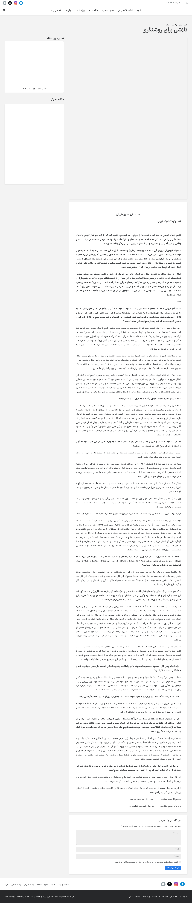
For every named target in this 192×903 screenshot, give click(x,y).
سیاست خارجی (29, 884)
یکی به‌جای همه (34, 168)
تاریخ (45, 884)
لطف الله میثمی (175, 896)
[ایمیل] (4, 3)
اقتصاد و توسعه (63, 884)
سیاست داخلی (16, 884)
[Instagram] (15, 3)
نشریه (185, 896)
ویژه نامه (146, 896)
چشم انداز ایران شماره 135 (34, 88)
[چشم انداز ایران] (175, 10)
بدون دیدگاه (170, 25)
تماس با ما (129, 896)
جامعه (39, 884)
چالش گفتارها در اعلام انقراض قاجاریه (27, 125)
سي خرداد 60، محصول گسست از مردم (26, 110)
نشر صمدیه (163, 896)
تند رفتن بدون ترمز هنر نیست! (27, 138)
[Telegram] (21, 3)
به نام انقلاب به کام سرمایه (28, 153)
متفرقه (7, 884)
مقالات (154, 896)
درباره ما (138, 896)
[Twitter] (10, 3)
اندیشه (52, 884)
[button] (4, 10)
